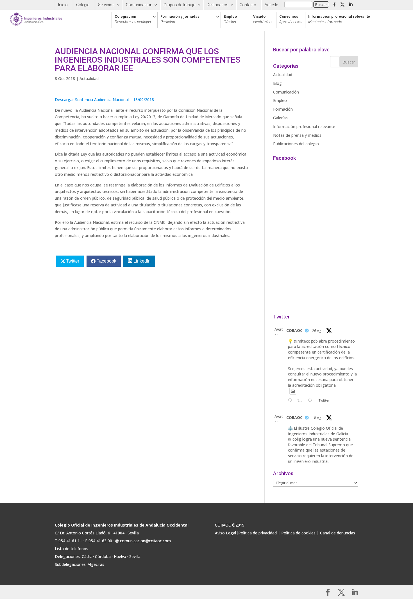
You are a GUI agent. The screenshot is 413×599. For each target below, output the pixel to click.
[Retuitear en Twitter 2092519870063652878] (301, 401)
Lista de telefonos (71, 548)
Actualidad (89, 78)
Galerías (280, 117)
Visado (262, 19)
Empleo (230, 19)
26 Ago (318, 330)
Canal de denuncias (337, 533)
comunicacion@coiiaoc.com (145, 540)
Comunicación (139, 5)
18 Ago (318, 417)
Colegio (83, 5)
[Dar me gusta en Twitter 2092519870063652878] (312, 401)
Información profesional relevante (339, 19)
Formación (283, 109)
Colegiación (133, 19)
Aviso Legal (225, 533)
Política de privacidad (257, 533)
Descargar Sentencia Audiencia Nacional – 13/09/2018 (104, 99)
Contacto (248, 5)
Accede (271, 5)
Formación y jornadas (179, 19)
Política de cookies (298, 533)
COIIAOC (294, 330)
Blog (277, 83)
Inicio (63, 5)
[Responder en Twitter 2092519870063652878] (291, 401)
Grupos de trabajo (180, 5)
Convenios (290, 19)
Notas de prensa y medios (297, 135)
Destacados (217, 5)
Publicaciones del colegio (296, 143)
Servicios (106, 5)
